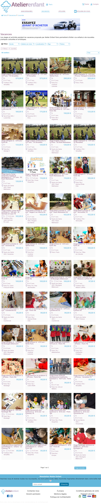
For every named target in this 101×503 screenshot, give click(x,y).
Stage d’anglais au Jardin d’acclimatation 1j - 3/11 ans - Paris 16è (60, 109)
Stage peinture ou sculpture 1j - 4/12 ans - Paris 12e (36, 376)
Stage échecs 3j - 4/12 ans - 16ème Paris (60, 75)
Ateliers (62, 11)
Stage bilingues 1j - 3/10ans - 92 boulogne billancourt (11, 343)
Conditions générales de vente (87, 491)
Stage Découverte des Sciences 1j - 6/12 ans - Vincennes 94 (81, 411)
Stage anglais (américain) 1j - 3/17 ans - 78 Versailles (35, 141)
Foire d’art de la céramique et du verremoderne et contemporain (24, 502)
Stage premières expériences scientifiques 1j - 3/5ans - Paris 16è (35, 446)
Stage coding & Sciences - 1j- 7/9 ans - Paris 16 (36, 175)
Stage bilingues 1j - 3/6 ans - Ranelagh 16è (11, 411)
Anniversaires (26, 11)
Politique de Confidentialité (60, 497)
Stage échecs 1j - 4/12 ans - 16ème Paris (35, 244)
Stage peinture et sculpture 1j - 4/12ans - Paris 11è (84, 343)
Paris (50, 4)
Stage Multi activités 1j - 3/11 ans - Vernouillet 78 (83, 211)
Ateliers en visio (83, 11)
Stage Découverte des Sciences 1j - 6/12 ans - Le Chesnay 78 (34, 411)
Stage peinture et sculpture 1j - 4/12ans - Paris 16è (12, 376)
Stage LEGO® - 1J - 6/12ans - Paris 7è (11, 278)
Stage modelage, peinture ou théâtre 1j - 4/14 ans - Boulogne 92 (83, 446)
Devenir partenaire (33, 494)
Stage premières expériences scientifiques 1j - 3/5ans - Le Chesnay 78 (11, 446)
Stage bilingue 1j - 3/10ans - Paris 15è (83, 175)
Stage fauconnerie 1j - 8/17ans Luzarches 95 (12, 108)
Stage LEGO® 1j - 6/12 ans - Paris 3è (83, 244)
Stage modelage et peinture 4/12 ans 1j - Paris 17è (59, 343)
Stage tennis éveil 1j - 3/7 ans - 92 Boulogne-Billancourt (60, 278)
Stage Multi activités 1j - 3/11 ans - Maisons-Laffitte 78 (83, 278)
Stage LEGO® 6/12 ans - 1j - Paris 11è (35, 278)
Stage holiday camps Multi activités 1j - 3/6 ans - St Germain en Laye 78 (11, 212)
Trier (88, 52)
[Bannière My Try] (50, 24)
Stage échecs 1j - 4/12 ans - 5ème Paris (35, 343)
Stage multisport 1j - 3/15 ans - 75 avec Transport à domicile (84, 75)
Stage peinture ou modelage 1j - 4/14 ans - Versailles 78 (84, 376)
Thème (62, 44)
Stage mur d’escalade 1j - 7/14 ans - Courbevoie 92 (12, 309)
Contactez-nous (33, 491)
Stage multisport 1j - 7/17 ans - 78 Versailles (84, 141)
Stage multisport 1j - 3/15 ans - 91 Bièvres (35, 108)
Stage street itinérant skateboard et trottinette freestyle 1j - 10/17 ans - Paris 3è (60, 378)
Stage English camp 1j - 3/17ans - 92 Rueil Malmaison (60, 141)
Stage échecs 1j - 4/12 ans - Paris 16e (60, 244)
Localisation (40, 44)
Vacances (45, 11)
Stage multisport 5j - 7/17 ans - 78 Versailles (36, 75)
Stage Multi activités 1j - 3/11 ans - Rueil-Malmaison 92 (60, 211)
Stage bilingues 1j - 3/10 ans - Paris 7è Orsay (84, 108)
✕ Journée (12, 48)
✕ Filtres (4, 48)
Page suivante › (80, 468)
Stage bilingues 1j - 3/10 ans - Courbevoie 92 (60, 309)
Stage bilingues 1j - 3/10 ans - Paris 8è (12, 141)
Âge (49, 44)
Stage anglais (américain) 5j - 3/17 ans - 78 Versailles (12, 75)
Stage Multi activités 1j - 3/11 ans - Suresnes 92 (11, 244)
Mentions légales (60, 494)
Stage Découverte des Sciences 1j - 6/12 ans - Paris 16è (60, 411)
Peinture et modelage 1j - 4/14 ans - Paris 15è (36, 309)
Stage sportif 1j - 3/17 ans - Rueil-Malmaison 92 (59, 175)
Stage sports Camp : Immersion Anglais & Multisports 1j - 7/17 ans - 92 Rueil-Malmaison (11, 176)
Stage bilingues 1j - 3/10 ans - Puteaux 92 (84, 309)
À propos (60, 491)
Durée (11, 44)
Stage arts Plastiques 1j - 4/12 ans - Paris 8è (60, 445)
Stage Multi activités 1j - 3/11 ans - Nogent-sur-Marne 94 (35, 211)
